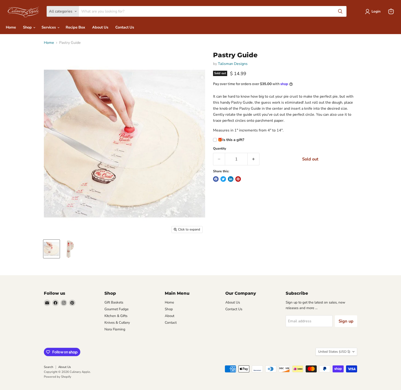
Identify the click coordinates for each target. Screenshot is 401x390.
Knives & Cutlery (117, 322)
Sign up (346, 321)
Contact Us (124, 27)
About (169, 315)
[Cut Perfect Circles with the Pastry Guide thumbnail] (69, 249)
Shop (28, 27)
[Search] (340, 11)
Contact (171, 322)
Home (11, 27)
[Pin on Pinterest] (238, 179)
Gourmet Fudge (116, 309)
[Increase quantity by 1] (253, 159)
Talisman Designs (233, 63)
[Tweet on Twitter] (223, 179)
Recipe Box (75, 27)
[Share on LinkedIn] (230, 179)
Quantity (219, 148)
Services (49, 27)
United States (334, 351)
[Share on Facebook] (216, 179)
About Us (100, 27)
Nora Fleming (114, 329)
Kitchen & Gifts (115, 315)
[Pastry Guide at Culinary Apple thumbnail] (51, 249)
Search (48, 367)
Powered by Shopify (57, 377)
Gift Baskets (113, 302)
